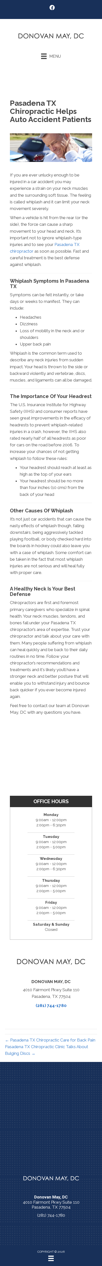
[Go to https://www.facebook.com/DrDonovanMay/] (52, 8)
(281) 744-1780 (51, 1005)
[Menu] (51, 1258)
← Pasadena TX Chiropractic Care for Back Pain (50, 1040)
